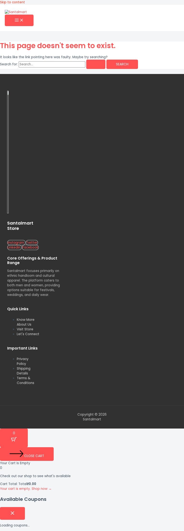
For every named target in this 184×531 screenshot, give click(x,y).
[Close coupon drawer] (12, 513)
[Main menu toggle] (19, 20)
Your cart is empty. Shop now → (26, 488)
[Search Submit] (95, 64)
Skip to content (12, 2)
